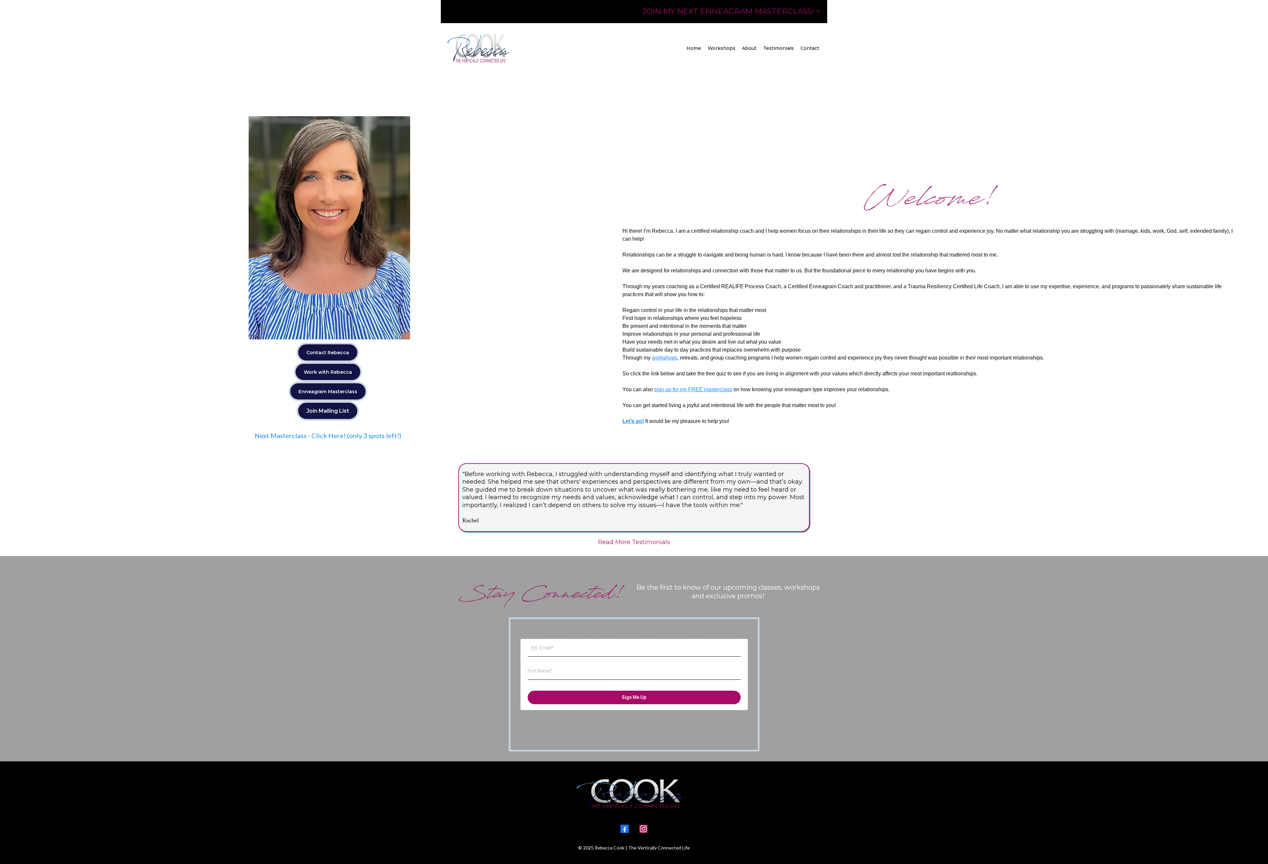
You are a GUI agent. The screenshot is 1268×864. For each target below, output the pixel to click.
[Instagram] (643, 828)
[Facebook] (624, 828)
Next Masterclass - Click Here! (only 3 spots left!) (328, 435)
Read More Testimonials (634, 542)
